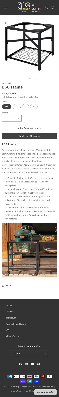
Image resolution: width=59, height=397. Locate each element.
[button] (5, 7)
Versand (13, 97)
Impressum (10, 318)
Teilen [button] (8, 286)
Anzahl (5, 113)
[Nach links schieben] (23, 78)
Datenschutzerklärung (15, 324)
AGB (7, 330)
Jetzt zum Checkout (29, 136)
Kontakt (9, 311)
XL (17, 106)
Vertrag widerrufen (45, 392)
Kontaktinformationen (33, 391)
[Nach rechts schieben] (36, 78)
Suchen (8, 305)
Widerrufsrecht (12, 336)
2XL (6, 106)
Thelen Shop (14, 387)
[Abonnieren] (45, 354)
